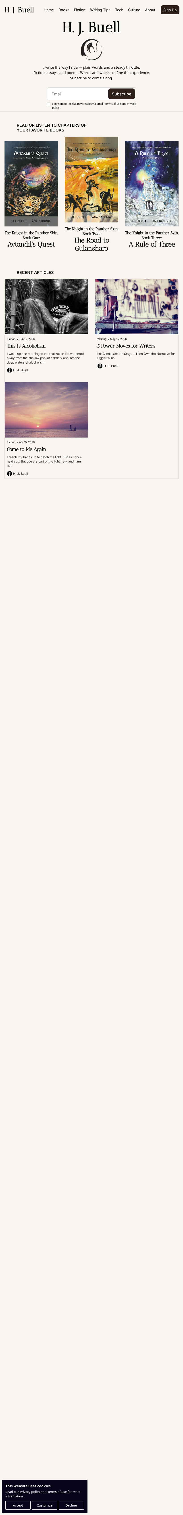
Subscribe (121, 94)
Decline (71, 1505)
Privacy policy (30, 1492)
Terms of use (57, 1492)
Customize (44, 1505)
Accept (18, 1505)
